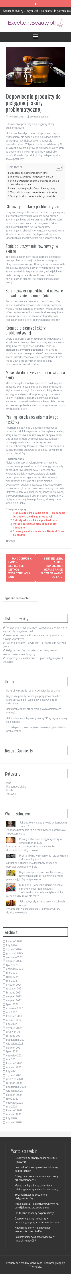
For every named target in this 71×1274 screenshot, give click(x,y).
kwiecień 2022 (14, 1016)
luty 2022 (11, 1024)
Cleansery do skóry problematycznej (29, 172)
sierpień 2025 (14, 961)
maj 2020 (11, 1106)
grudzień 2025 (14, 953)
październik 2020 (16, 1086)
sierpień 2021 (14, 1047)
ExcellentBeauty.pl (39, 116)
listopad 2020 (14, 1082)
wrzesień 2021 (14, 1043)
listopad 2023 (14, 992)
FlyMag (57, 1263)
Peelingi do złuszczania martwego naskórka (33, 196)
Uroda (11, 541)
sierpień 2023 (14, 996)
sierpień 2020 (14, 1094)
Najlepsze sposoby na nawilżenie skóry (41, 872)
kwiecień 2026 (14, 941)
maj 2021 (11, 1059)
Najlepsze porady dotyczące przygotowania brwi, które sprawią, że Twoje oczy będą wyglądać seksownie (34, 700)
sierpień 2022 (14, 1000)
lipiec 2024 (12, 976)
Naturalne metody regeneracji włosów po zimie (33, 690)
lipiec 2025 (12, 965)
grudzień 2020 (14, 1079)
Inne (8, 782)
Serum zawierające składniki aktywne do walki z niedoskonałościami (34, 182)
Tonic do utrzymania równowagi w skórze (31, 176)
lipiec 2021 (12, 1051)
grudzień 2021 (14, 1031)
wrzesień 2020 (14, 1090)
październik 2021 (16, 1039)
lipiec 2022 (12, 1004)
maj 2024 (11, 980)
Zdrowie (11, 793)
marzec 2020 (13, 1114)
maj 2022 (11, 1012)
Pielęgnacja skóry (16, 786)
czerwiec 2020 (14, 1102)
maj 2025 (11, 972)
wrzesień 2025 (14, 957)
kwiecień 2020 (14, 1110)
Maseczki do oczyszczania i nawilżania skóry (33, 192)
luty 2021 (11, 1071)
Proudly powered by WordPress (24, 1263)
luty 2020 (11, 1118)
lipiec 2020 (12, 1098)
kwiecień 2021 (14, 1063)
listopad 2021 (14, 1035)
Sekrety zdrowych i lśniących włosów (35, 520)
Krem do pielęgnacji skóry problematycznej (32, 188)
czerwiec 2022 (14, 1008)
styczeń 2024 (14, 984)
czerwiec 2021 (14, 1055)
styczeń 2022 (14, 1028)
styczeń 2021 (14, 1075)
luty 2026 (11, 945)
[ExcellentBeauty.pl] (35, 22)
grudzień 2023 (14, 988)
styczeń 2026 (14, 949)
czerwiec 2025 (14, 968)
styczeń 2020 (14, 1122)
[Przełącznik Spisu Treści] (57, 168)
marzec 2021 (13, 1067)
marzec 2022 (13, 1020)
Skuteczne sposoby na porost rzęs (34, 1213)
